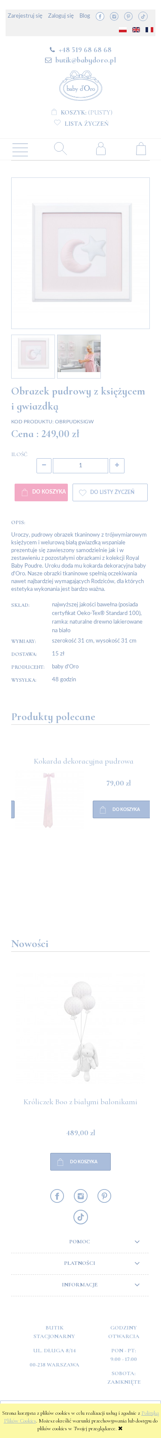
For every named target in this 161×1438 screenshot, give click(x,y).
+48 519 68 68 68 (85, 49)
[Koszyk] (141, 148)
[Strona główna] (80, 84)
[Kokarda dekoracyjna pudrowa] (46, 834)
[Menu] (20, 149)
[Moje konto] (101, 148)
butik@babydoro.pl (85, 60)
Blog (84, 16)
